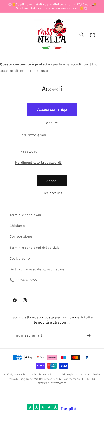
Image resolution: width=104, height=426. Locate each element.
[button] (9, 35)
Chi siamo (17, 225)
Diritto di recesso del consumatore (37, 269)
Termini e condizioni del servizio (35, 247)
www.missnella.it (25, 374)
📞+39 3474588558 (24, 280)
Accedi (52, 180)
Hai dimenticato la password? (38, 162)
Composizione (21, 236)
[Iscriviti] (88, 335)
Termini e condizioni (25, 215)
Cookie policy (20, 258)
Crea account (52, 193)
